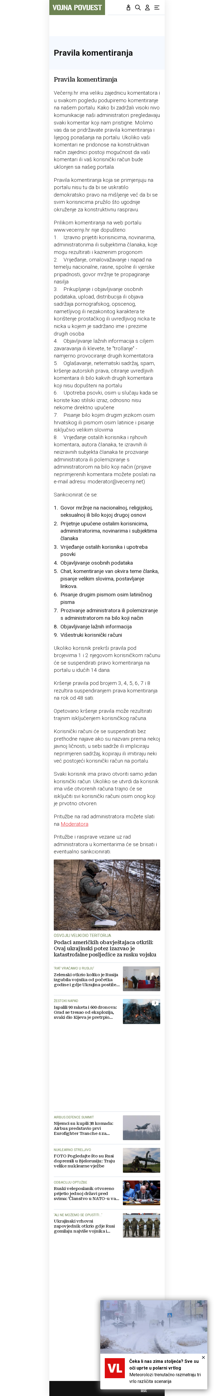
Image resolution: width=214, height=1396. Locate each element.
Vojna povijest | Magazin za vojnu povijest (77, 7)
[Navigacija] (157, 7)
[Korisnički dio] (147, 7)
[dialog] (153, 1344)
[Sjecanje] (128, 7)
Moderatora (74, 824)
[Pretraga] (138, 7)
